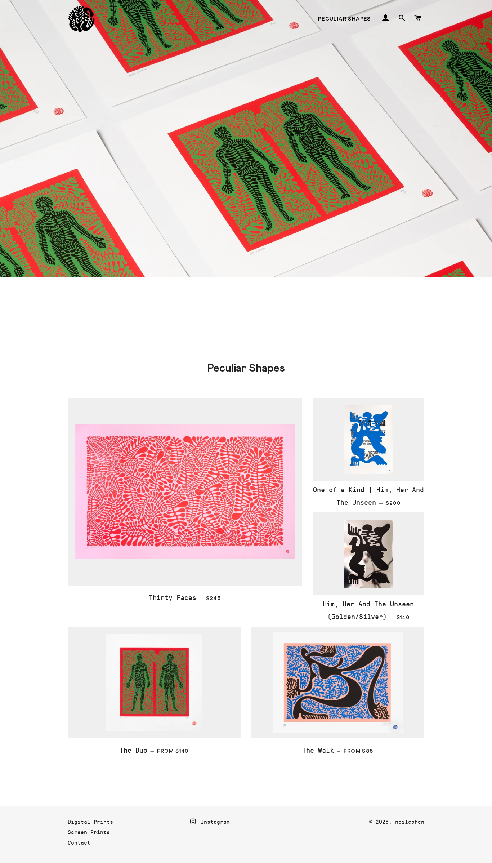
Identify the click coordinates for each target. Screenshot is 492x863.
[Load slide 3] (249, 318)
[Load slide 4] (256, 318)
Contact (79, 842)
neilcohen (409, 821)
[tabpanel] (246, 164)
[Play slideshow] (400, 319)
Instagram (213, 821)
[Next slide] (418, 319)
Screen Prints (89, 832)
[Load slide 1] (235, 318)
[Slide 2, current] (242, 318)
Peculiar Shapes (344, 19)
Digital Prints (90, 821)
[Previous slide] (72, 319)
